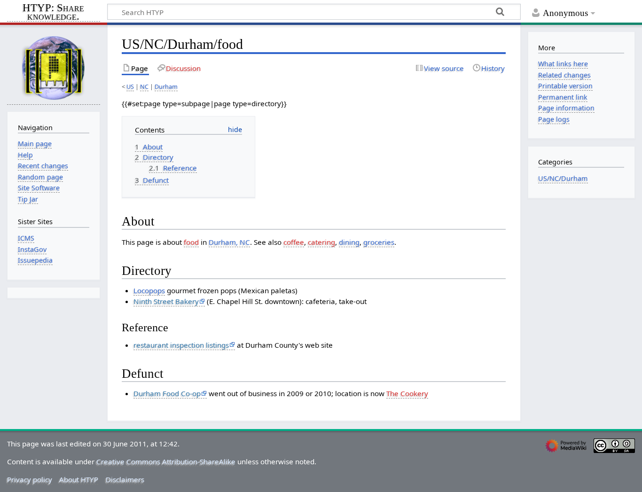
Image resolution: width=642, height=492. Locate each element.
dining (349, 242)
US (130, 86)
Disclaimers (125, 479)
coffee (293, 242)
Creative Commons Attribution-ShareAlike (165, 461)
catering (321, 242)
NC (144, 86)
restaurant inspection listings (181, 345)
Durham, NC (229, 242)
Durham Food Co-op (167, 393)
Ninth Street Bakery (166, 301)
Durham (166, 86)
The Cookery (407, 393)
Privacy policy (29, 479)
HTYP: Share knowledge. (53, 13)
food (191, 242)
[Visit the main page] (53, 67)
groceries (378, 242)
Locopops (149, 290)
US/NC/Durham (563, 178)
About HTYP (78, 479)
